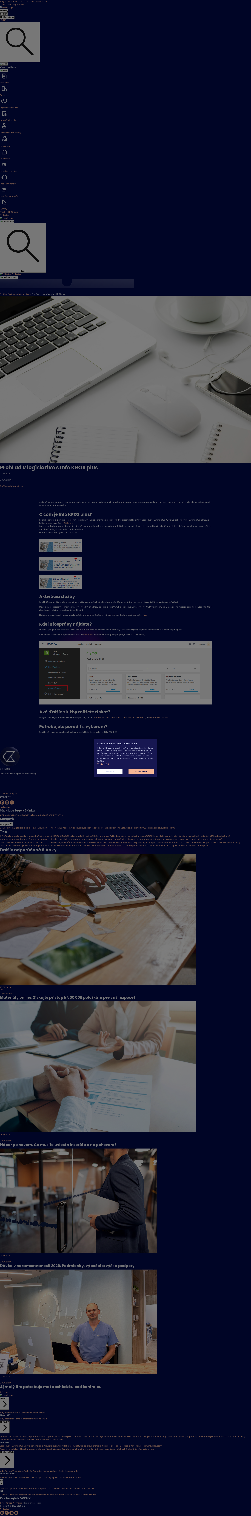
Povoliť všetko (141, 771)
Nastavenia (110, 771)
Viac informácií (103, 764)
